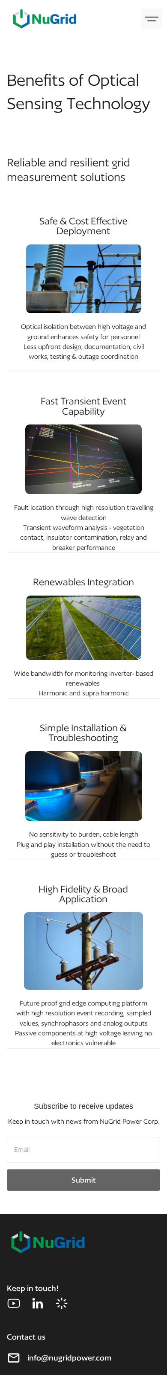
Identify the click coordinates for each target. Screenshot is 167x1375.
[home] (42, 19)
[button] (151, 19)
